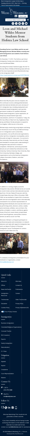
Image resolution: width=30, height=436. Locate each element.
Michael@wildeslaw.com (7, 262)
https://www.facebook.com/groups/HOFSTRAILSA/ (14, 75)
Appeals (3, 361)
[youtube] (26, 23)
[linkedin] (19, 23)
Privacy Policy (19, 303)
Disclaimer (4, 303)
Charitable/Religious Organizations (11, 327)
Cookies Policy (5, 307)
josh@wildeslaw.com (15, 427)
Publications (19, 289)
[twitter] (16, 23)
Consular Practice (6, 331)
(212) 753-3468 (8, 390)
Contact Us (19, 285)
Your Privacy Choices (11, 311)
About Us (4, 281)
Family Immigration (6, 343)
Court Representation (7, 373)
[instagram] (23, 23)
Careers (18, 293)
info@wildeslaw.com (10, 396)
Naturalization (5, 347)
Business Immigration (7, 323)
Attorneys (18, 281)
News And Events (6, 289)
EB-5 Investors (5, 335)
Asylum (3, 365)
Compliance (4, 369)
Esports (3, 339)
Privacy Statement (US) (22, 307)
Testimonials (5, 299)
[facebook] (13, 23)
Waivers (3, 377)
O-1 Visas (4, 351)
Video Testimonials (21, 299)
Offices (3, 285)
